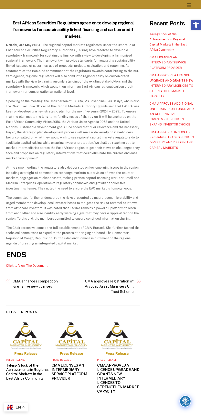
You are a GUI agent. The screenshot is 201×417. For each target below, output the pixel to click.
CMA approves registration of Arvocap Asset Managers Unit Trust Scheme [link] (109, 286)
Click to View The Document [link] (27, 265)
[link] (196, 25)
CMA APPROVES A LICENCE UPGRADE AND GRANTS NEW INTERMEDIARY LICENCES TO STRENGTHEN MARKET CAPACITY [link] (118, 378)
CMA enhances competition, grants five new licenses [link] (35, 283)
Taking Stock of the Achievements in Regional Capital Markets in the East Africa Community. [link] (27, 371)
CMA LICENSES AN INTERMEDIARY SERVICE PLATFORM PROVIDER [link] (69, 371)
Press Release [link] (16, 359)
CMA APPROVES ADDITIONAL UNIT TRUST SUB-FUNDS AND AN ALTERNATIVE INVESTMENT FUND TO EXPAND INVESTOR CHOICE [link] (172, 114)
